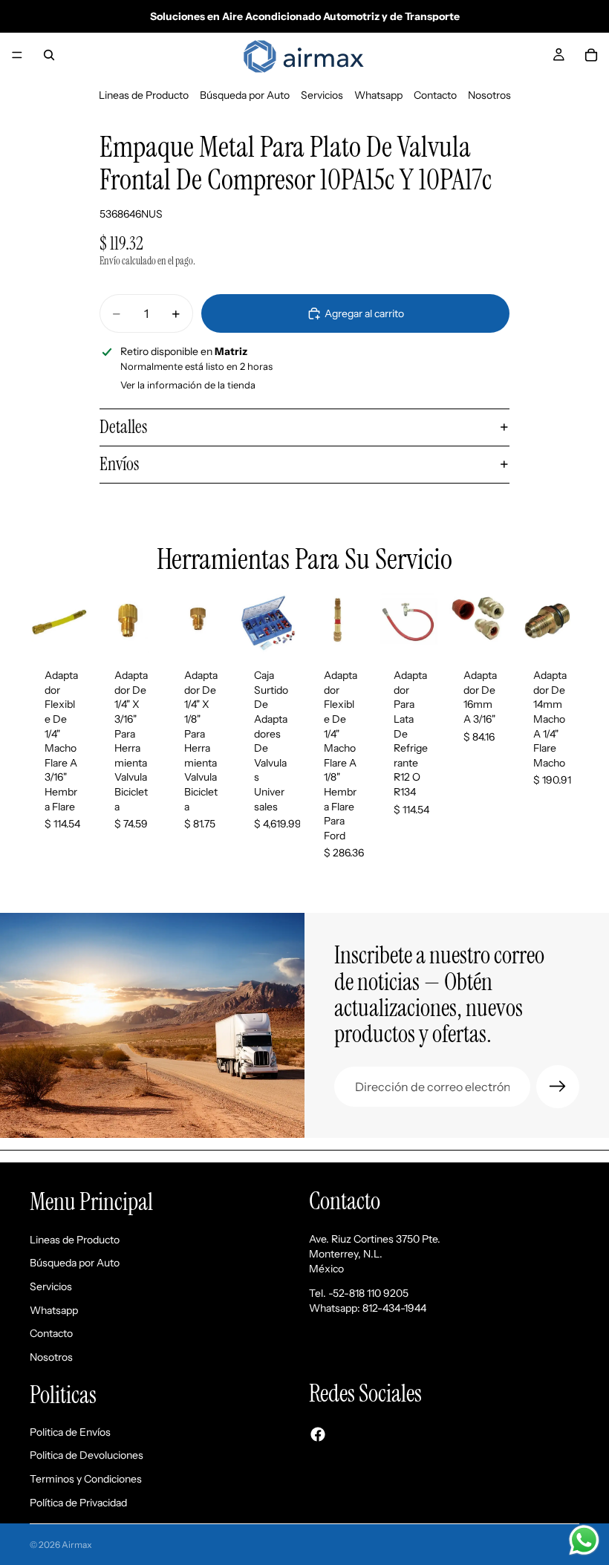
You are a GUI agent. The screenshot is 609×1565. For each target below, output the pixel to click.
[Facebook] (318, 1434)
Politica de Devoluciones (86, 1455)
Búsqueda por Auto (245, 95)
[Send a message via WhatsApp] (584, 1540)
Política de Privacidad (78, 1502)
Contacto (435, 95)
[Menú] (17, 55)
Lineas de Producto (144, 95)
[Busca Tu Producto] (49, 55)
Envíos (119, 463)
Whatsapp (378, 95)
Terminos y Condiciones (86, 1479)
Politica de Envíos (70, 1432)
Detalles (123, 426)
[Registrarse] (557, 1086)
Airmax (77, 1544)
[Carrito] (591, 55)
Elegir (429, 630)
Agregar (80, 630)
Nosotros (489, 95)
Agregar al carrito (364, 313)
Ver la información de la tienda (187, 385)
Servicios (322, 95)
